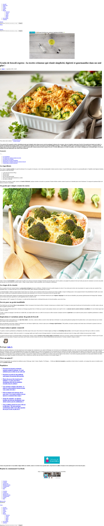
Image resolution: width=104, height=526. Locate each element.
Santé (4, 9)
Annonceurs (5, 483)
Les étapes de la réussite (8, 159)
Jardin (4, 6)
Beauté (4, 10)
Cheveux (8, 11)
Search (20, 23)
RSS (4, 488)
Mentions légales (6, 484)
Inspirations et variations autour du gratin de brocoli (14, 161)
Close (1, 505)
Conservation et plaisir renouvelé (10, 163)
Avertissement (6, 486)
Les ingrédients (6, 156)
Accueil (4, 4)
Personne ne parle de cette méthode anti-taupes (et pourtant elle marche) (13, 375)
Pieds (7, 17)
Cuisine (4, 8)
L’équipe (5, 482)
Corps (7, 14)
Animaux (5, 19)
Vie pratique (5, 18)
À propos (5, 481)
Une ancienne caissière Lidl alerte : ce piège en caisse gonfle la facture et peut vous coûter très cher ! (14, 388)
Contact (4, 487)
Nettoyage (5, 5)
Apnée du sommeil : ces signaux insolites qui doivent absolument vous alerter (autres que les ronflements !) (13, 400)
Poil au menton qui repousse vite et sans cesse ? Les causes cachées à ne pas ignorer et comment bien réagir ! (14, 394)
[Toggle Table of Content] (1, 154)
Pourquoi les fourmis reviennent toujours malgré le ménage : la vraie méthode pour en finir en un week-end (14, 370)
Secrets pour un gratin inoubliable (10, 160)
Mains (7, 15)
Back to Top (3, 501)
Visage (7, 13)
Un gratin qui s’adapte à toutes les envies (12, 157)
